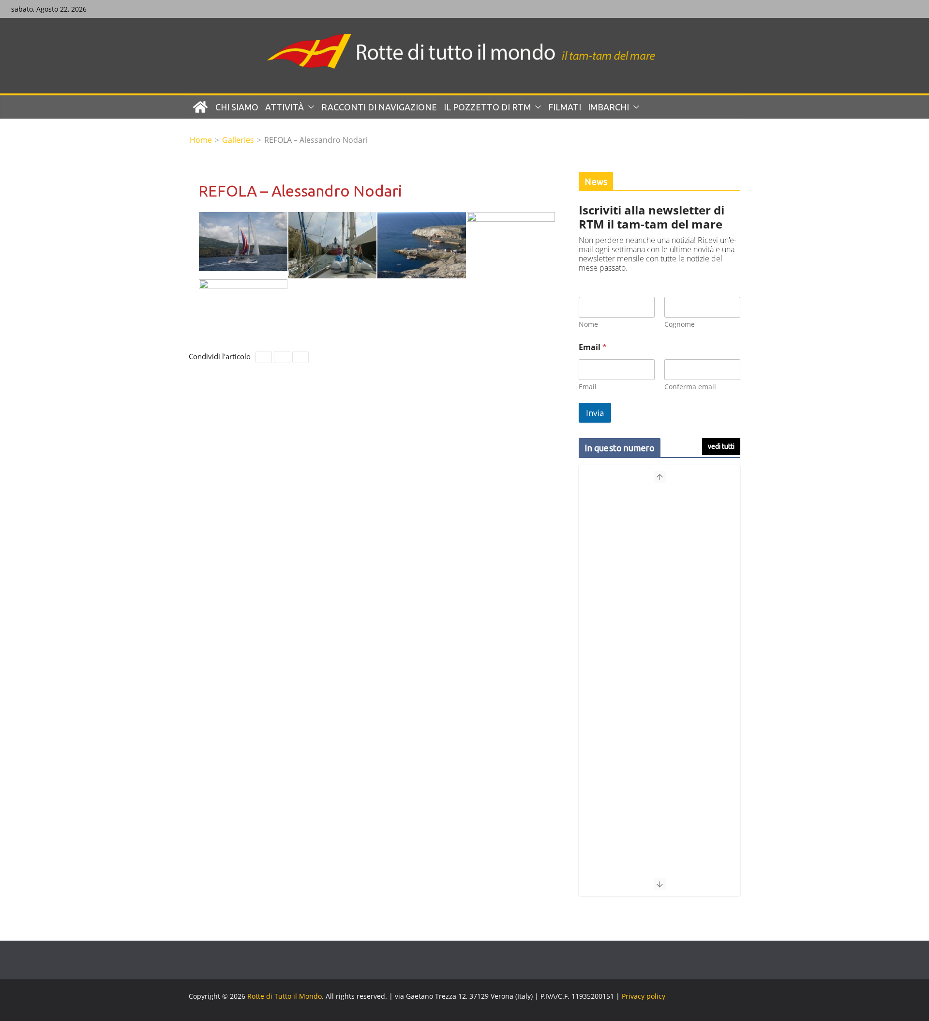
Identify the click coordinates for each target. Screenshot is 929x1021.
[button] (309, 107)
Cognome (679, 324)
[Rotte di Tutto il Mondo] (200, 107)
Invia (595, 412)
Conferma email (690, 386)
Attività (284, 107)
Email (588, 386)
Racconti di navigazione (379, 107)
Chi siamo (236, 107)
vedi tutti (721, 446)
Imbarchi (608, 107)
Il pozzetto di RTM (487, 107)
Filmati (564, 107)
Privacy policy (643, 996)
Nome (588, 324)
